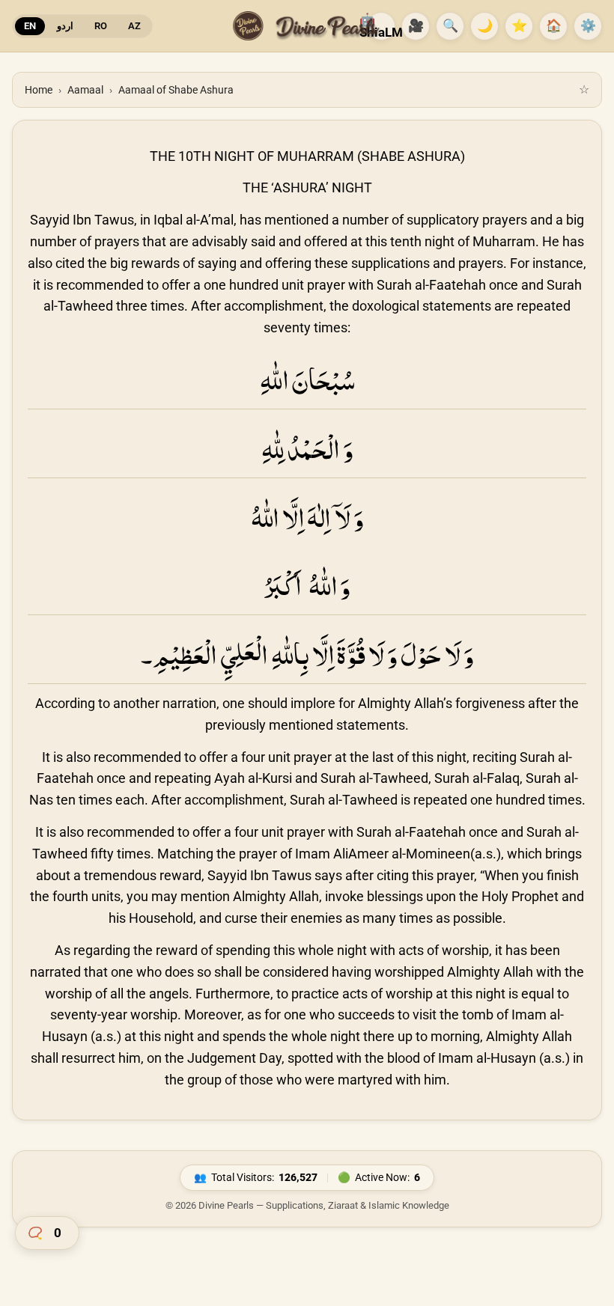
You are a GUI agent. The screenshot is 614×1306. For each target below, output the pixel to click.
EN (30, 25)
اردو (65, 25)
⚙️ (588, 25)
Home (38, 90)
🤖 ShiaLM (381, 26)
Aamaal (85, 90)
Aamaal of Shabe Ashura (176, 90)
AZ (134, 25)
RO (100, 25)
